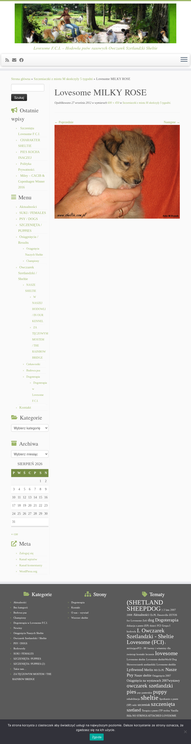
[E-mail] (15, 60)
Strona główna (20, 79)
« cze (14, 534)
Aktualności (28, 207)
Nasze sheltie (142, 675)
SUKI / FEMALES (32, 213)
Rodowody (19, 648)
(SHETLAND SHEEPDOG (145, 605)
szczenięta (163, 704)
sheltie (149, 697)
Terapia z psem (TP (152, 710)
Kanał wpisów (28, 559)
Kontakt (25, 407)
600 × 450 (113, 102)
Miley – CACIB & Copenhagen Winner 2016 (31, 181)
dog (151, 620)
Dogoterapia (33, 376)
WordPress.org (28, 571)
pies (131, 691)
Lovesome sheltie (136, 659)
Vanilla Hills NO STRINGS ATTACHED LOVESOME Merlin (152, 715)
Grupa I (166, 625)
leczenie (150, 654)
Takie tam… (20, 668)
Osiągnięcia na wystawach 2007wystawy (153, 680)
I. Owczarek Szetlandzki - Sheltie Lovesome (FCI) (150, 636)
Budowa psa (33, 370)
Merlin (148, 670)
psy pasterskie (144, 692)
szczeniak (144, 705)
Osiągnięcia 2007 (161, 675)
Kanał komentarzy (30, 565)
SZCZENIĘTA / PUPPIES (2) (29, 663)
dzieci (153, 625)
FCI (159, 625)
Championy (32, 261)
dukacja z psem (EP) (138, 625)
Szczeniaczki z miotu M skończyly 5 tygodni (63, 79)
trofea (167, 710)
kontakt (140, 654)
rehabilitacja (133, 699)
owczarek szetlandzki (150, 686)
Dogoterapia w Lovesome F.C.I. (31, 622)
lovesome (166, 653)
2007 (173, 610)
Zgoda (96, 737)
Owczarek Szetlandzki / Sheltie (27, 273)
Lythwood (135, 669)
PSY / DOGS (28, 219)
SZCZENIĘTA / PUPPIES (27, 658)
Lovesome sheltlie (166, 664)
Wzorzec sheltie (79, 617)
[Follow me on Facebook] (23, 60)
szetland (134, 709)
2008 (129, 615)
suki (134, 705)
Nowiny (18, 628)
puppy (160, 692)
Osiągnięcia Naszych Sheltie (29, 633)
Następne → (172, 122)
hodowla (131, 631)
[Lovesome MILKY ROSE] (117, 171)
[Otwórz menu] (184, 60)
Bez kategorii (21, 607)
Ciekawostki (33, 364)
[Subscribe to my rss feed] (8, 60)
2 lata (166, 610)
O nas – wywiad (80, 612)
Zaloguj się (26, 553)
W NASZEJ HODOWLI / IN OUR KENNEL (39, 309)
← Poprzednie (64, 122)
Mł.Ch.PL (159, 670)
